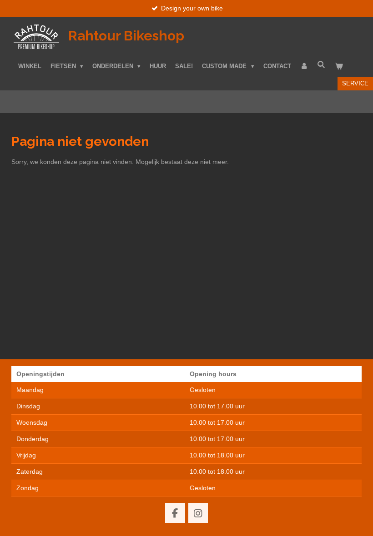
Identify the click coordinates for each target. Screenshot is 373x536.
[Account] (304, 66)
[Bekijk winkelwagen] (339, 66)
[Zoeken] (321, 65)
